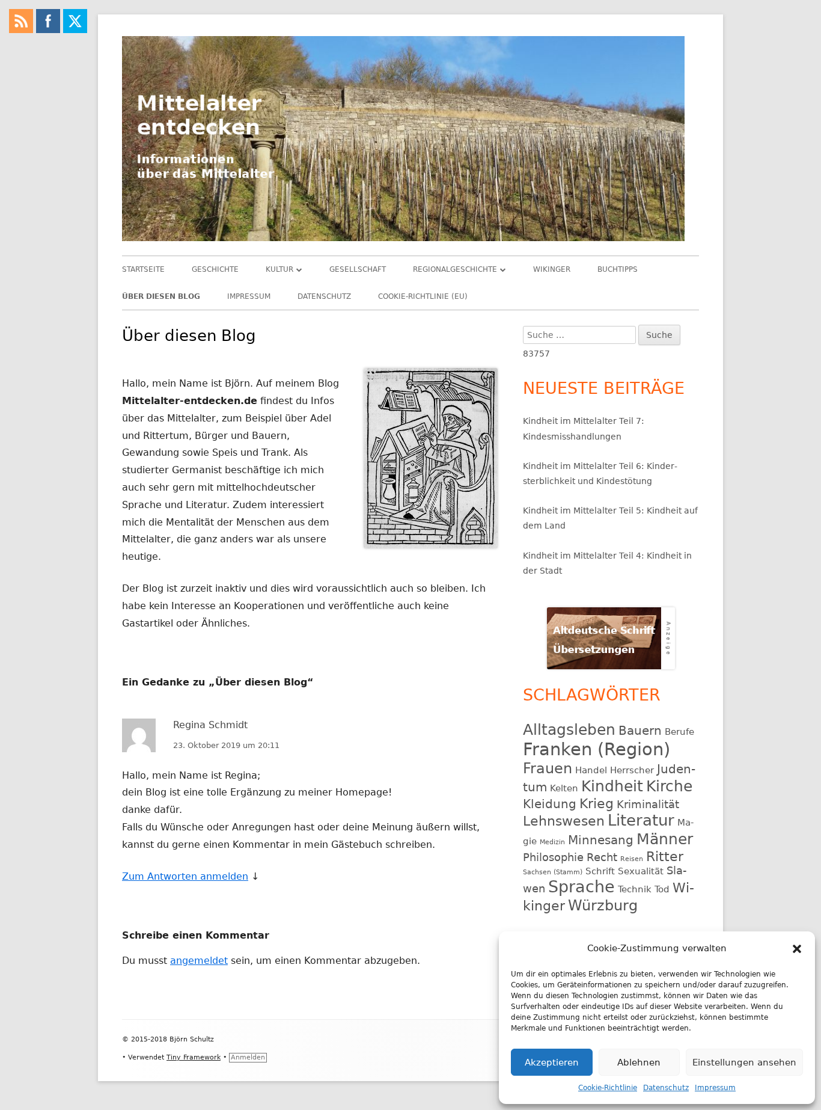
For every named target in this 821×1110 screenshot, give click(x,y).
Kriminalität (648, 804)
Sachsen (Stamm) (552, 872)
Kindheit (612, 786)
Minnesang (600, 840)
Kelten (564, 788)
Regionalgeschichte (455, 269)
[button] (797, 949)
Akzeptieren (552, 1062)
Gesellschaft (357, 269)
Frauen (547, 768)
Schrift (600, 871)
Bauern (640, 730)
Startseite (143, 269)
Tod (662, 889)
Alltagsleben (569, 729)
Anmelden (248, 1057)
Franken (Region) (596, 749)
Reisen (631, 859)
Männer (664, 839)
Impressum (715, 1088)
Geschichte (215, 269)
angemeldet (199, 960)
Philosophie (553, 857)
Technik (635, 889)
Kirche (669, 786)
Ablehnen (639, 1062)
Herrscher (632, 770)
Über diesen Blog (161, 296)
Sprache (581, 886)
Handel (591, 770)
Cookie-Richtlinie (607, 1088)
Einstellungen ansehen (744, 1062)
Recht (602, 857)
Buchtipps (617, 269)
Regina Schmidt (210, 725)
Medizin (552, 842)
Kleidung (549, 804)
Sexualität (641, 871)
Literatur (641, 820)
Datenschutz (666, 1088)
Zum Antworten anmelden (185, 876)
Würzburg (603, 905)
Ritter (664, 856)
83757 (536, 353)
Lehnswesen (564, 821)
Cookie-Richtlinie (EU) (423, 296)
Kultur (279, 269)
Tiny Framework (193, 1057)
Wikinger (551, 269)
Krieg (596, 803)
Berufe (679, 731)
